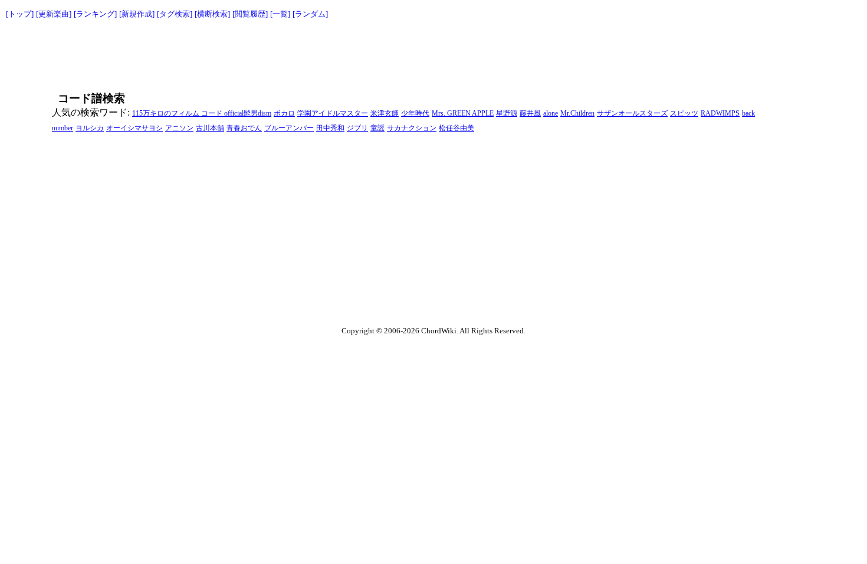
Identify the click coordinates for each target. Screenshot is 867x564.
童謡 (377, 128)
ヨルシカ (89, 128)
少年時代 (415, 113)
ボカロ (284, 113)
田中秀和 (330, 128)
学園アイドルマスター (332, 113)
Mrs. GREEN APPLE (463, 113)
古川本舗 (210, 128)
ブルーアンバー (289, 128)
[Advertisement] (407, 53)
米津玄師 (384, 113)
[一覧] (280, 13)
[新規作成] (137, 13)
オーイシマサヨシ (134, 128)
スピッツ (684, 113)
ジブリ (357, 128)
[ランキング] (95, 13)
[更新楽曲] (53, 13)
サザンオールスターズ (632, 113)
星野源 (506, 113)
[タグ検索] (174, 13)
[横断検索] (212, 13)
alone (550, 113)
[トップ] (20, 13)
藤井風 (530, 113)
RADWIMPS (720, 113)
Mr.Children (577, 113)
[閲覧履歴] (250, 13)
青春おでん (244, 128)
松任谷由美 (456, 128)
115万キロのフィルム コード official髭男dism (201, 113)
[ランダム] (310, 13)
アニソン (179, 128)
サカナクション (411, 128)
